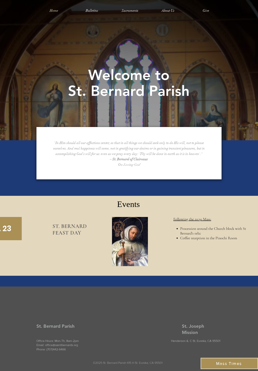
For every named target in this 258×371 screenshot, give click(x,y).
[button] (130, 10)
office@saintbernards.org (61, 345)
